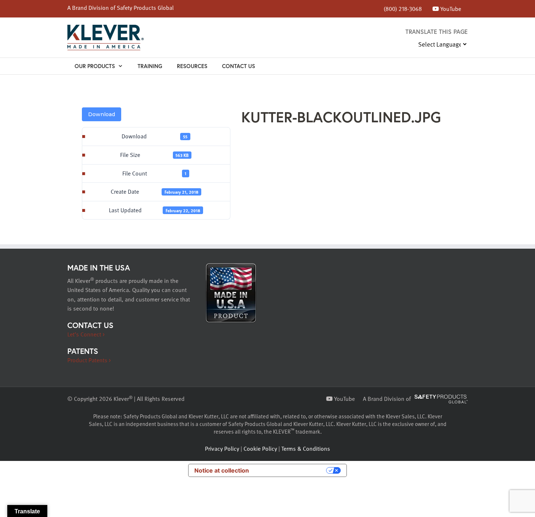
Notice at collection (221, 470)
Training (150, 66)
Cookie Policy (260, 448)
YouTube (450, 9)
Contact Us (238, 66)
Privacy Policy (222, 448)
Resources (192, 66)
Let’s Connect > (85, 334)
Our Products (95, 66)
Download (101, 114)
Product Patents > (89, 360)
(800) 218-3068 (403, 8)
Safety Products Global (145, 7)
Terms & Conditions (305, 448)
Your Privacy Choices (291, 470)
